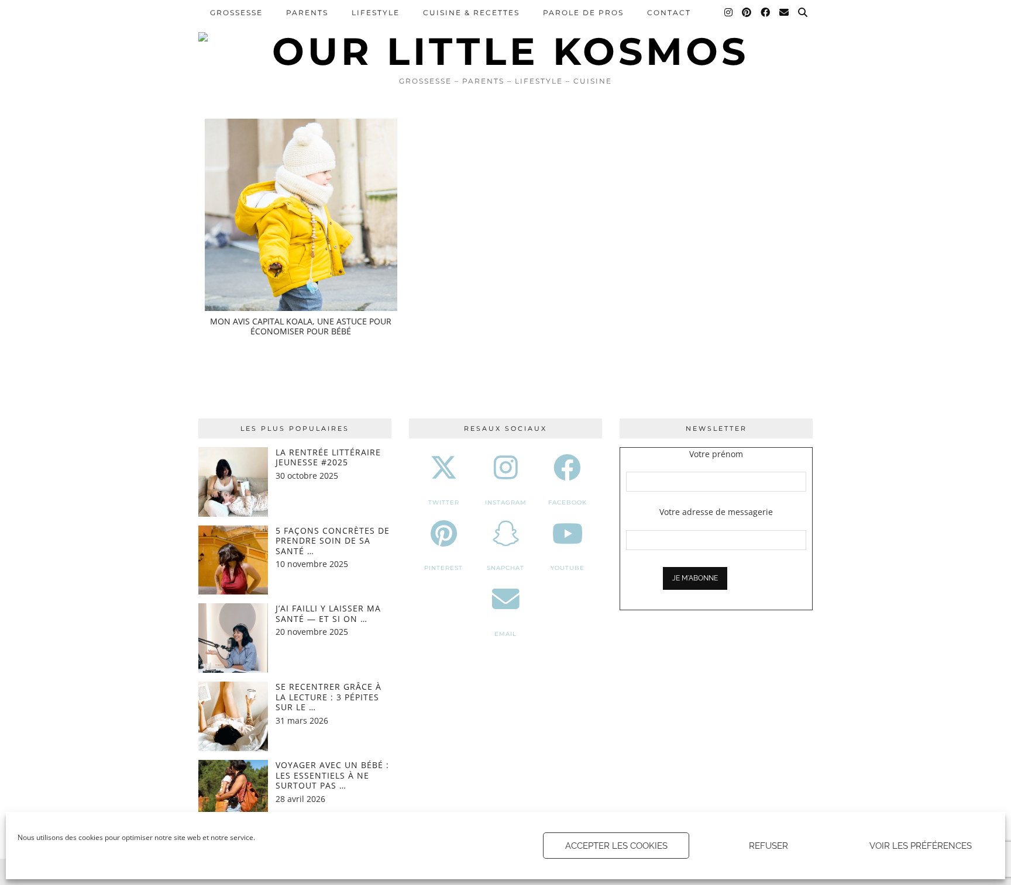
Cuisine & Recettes (471, 12)
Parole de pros (583, 12)
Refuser (768, 846)
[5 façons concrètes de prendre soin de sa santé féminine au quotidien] (233, 560)
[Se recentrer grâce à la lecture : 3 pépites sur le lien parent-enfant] (233, 716)
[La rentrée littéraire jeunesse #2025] (233, 482)
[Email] (784, 13)
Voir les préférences (920, 846)
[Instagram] (729, 13)
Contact (669, 12)
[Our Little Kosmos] (505, 35)
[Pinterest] (747, 13)
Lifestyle (376, 12)
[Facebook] (766, 13)
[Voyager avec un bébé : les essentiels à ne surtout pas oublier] (233, 794)
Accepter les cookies (616, 846)
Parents (307, 12)
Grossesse (236, 12)
